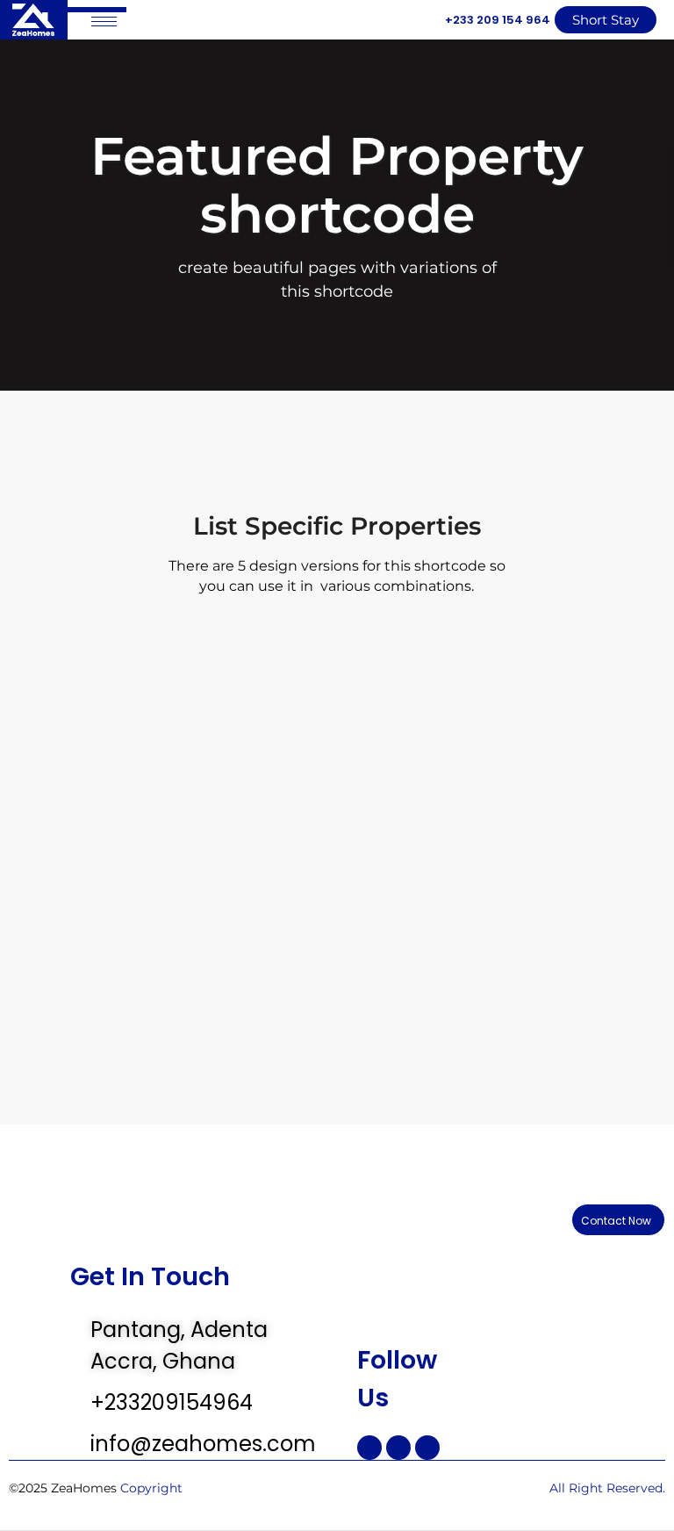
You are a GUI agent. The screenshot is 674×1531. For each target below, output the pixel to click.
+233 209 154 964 (497, 19)
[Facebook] (369, 1447)
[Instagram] (398, 1447)
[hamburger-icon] (104, 21)
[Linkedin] (427, 1447)
